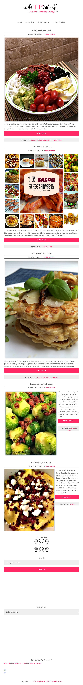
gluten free (46, 377)
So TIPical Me (41, 8)
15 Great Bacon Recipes (41, 147)
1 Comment (50, 387)
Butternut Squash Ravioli (41, 462)
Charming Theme (39, 681)
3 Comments (50, 34)
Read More (41, 133)
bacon (34, 140)
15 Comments (49, 150)
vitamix (55, 377)
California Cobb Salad (41, 30)
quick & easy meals (45, 140)
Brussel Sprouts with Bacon (41, 384)
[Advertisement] (19, 588)
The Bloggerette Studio (54, 681)
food (50, 247)
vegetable (58, 140)
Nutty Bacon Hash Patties (41, 253)
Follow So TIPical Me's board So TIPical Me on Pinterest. (23, 663)
